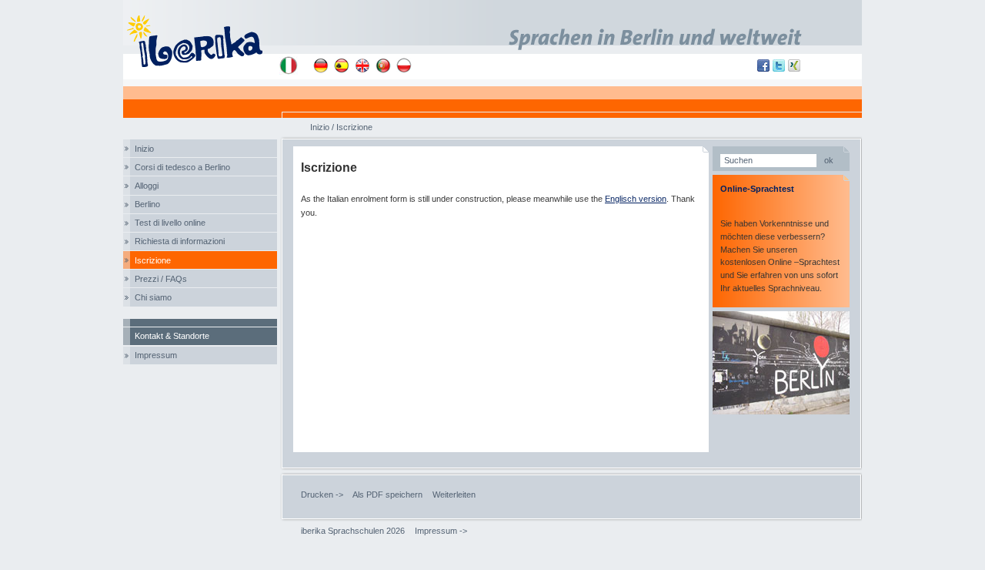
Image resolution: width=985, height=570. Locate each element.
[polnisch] (404, 65)
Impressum (156, 355)
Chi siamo (153, 297)
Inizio (144, 148)
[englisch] (362, 65)
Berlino (147, 204)
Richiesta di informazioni (180, 241)
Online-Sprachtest (757, 188)
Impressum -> (441, 530)
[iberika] (201, 39)
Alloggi (147, 185)
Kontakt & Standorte (172, 335)
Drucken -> (322, 494)
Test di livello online (170, 222)
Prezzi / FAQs (161, 278)
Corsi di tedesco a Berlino (182, 167)
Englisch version (635, 198)
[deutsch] (321, 65)
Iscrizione (153, 260)
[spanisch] (341, 65)
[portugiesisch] (383, 65)
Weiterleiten (454, 494)
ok (828, 160)
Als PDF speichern (387, 494)
